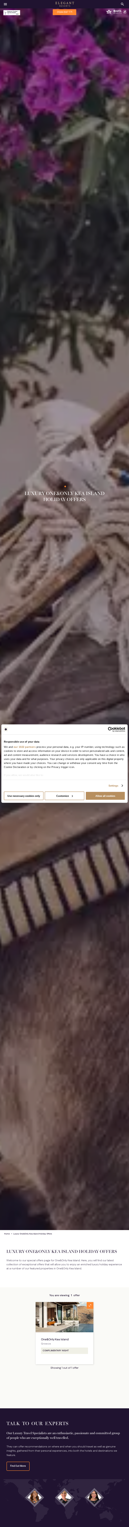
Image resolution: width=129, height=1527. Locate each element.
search (122, 4)
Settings (113, 785)
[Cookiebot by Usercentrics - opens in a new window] (110, 729)
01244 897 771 (64, 12)
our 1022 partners (25, 746)
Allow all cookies (105, 795)
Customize (62, 795)
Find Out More (18, 1466)
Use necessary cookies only (23, 795)
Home (7, 1234)
